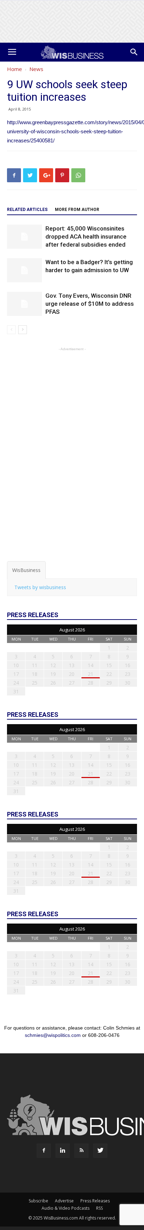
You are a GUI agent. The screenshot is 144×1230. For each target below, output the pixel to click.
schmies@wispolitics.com (53, 1035)
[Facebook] (44, 1151)
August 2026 (72, 630)
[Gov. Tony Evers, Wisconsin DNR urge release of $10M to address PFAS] (24, 304)
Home (14, 68)
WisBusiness (26, 570)
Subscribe (38, 1201)
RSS (99, 1208)
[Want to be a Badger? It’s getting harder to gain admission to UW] (24, 270)
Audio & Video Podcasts (65, 1208)
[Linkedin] (63, 1151)
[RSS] (81, 1151)
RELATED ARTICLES (27, 209)
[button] (134, 52)
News (36, 68)
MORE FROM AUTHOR (77, 209)
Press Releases (95, 1201)
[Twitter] (100, 1151)
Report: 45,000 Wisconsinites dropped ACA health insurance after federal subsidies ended (86, 236)
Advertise (64, 1201)
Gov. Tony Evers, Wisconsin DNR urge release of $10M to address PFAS (89, 303)
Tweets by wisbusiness (40, 587)
